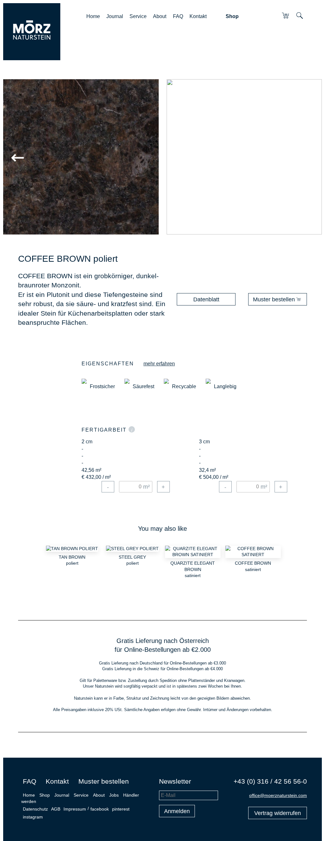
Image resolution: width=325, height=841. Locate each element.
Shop (232, 16)
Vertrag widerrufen (277, 813)
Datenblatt (206, 299)
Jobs (114, 795)
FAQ (178, 16)
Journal (114, 16)
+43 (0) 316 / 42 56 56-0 (270, 781)
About (159, 16)
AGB (55, 809)
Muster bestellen (274, 299)
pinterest (120, 809)
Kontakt (198, 16)
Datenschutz (35, 809)
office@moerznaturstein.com (278, 795)
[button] (79, 158)
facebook (99, 809)
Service (138, 16)
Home (93, 16)
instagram (33, 816)
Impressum (74, 809)
